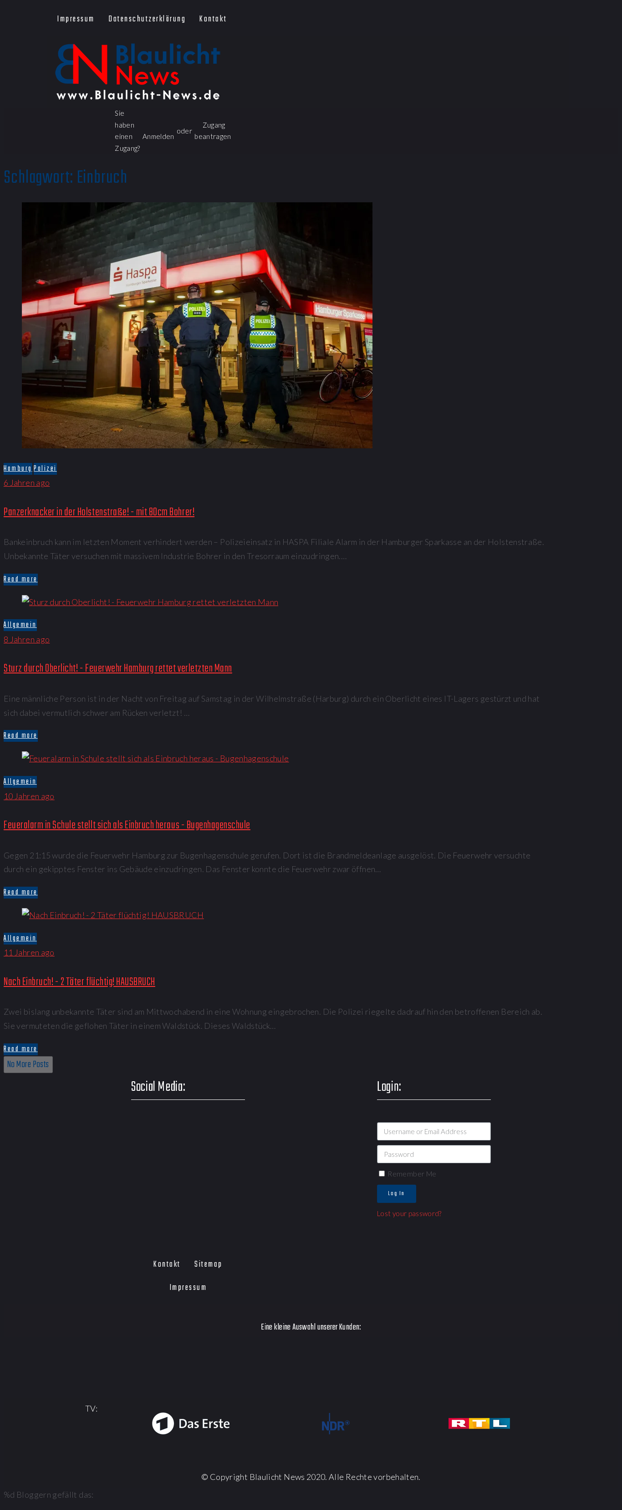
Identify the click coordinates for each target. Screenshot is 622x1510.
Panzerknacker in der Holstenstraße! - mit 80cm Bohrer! (99, 512)
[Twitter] (488, 19)
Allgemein (20, 625)
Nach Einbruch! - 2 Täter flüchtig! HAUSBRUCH (79, 982)
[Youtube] (514, 19)
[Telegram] (566, 19)
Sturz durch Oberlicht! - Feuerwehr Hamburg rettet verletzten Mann (118, 668)
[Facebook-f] (462, 19)
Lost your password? (409, 1213)
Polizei (45, 469)
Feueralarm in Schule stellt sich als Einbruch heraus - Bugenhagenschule (127, 825)
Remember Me (411, 1174)
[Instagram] (540, 19)
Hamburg (18, 469)
